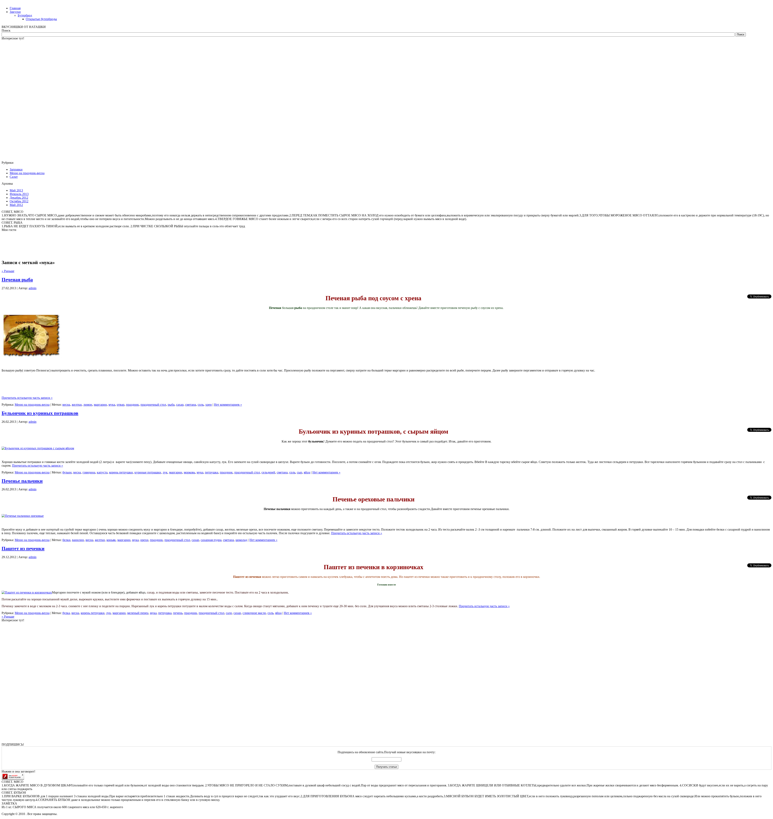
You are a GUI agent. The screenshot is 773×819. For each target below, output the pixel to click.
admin (32, 288)
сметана (190, 404)
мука (112, 404)
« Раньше (8, 616)
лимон (87, 404)
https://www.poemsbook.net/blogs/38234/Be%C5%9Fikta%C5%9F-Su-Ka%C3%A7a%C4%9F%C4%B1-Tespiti (45, 224)
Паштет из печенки (23, 548)
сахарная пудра (211, 540)
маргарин (100, 404)
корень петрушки (121, 472)
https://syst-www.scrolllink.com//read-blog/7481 (18, 196)
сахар (180, 404)
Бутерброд (25, 15)
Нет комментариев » (228, 404)
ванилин (78, 540)
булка (66, 613)
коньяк (111, 540)
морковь (189, 472)
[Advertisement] (18, 100)
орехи (144, 540)
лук (165, 472)
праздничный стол (153, 404)
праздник (132, 404)
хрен (208, 404)
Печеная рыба (17, 279)
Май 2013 (16, 190)
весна (66, 404)
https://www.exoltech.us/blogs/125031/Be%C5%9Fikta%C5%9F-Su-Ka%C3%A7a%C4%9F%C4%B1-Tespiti (43, 101)
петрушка (211, 472)
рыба (171, 404)
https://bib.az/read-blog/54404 (13, 263)
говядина (89, 472)
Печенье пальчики (22, 481)
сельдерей (268, 472)
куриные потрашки (147, 472)
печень (178, 613)
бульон (67, 472)
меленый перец (137, 613)
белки (66, 540)
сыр (299, 472)
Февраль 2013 (19, 194)
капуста (102, 472)
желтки (77, 404)
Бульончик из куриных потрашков (40, 413)
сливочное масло (254, 613)
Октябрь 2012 (19, 201)
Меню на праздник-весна (32, 404)
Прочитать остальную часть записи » (27, 397)
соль (201, 404)
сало (229, 613)
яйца (307, 472)
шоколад (241, 540)
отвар (120, 404)
